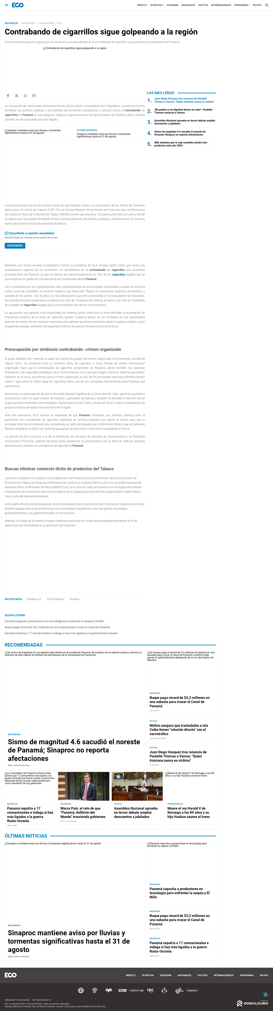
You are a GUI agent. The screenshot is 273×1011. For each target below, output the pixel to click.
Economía (172, 5)
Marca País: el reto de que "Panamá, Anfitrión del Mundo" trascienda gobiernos (83, 812)
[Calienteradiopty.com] (164, 992)
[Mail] (34, 95)
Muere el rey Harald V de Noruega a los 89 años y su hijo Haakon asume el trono (188, 812)
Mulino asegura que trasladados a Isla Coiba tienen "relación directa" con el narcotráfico (179, 730)
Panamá (74, 599)
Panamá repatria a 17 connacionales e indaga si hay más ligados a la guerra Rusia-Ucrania (61, 633)
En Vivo (257, 5)
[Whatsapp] (25, 95)
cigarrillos (118, 274)
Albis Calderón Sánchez (19, 765)
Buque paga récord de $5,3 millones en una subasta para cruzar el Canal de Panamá (57, 627)
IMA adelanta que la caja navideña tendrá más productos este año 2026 (180, 144)
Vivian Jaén (154, 765)
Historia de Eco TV (41, 1000)
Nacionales (188, 5)
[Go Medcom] (136, 992)
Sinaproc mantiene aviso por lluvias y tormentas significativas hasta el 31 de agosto (103, 135)
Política (203, 5)
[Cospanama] (123, 992)
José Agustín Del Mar (158, 738)
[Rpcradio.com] (150, 992)
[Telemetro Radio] (178, 992)
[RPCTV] (95, 992)
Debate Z (142, 5)
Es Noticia (156, 5)
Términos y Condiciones (17, 1000)
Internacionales (221, 5)
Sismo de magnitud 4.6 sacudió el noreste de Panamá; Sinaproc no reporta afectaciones (180, 133)
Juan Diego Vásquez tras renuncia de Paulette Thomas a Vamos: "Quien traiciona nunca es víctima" (184, 100)
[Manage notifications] (265, 994)
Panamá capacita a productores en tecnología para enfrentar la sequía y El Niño (54, 621)
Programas (241, 5)
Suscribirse (15, 245)
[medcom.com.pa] (192, 992)
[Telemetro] (81, 992)
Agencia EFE (154, 711)
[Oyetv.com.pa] (109, 992)
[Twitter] (16, 95)
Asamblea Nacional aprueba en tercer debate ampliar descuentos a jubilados (136, 812)
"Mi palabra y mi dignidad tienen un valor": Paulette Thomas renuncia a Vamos (183, 111)
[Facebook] (7, 95)
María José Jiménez (68, 821)
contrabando (55, 599)
